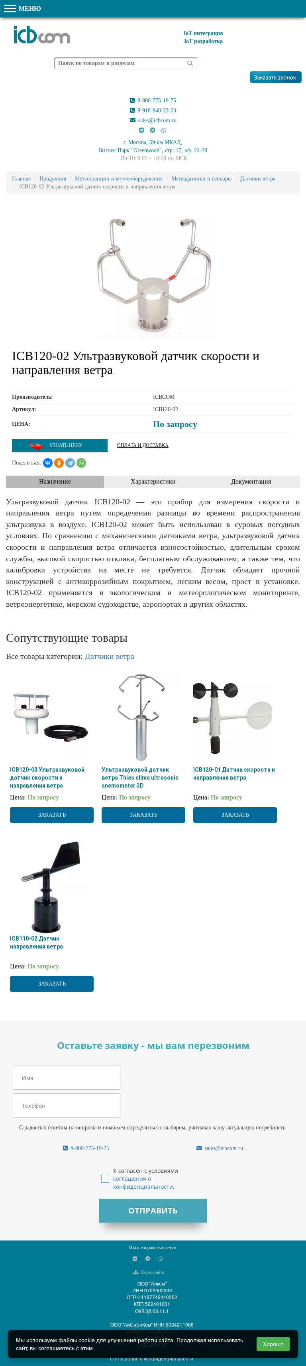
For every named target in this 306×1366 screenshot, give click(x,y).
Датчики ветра (109, 656)
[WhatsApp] (81, 463)
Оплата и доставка (143, 445)
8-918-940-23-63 (156, 111)
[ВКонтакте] (48, 463)
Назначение (55, 481)
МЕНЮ (29, 8)
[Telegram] (70, 463)
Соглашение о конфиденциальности (151, 1358)
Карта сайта (152, 1272)
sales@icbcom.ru (157, 120)
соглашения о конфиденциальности (143, 1182)
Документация (251, 481)
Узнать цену (65, 445)
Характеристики (153, 481)
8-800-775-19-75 (156, 101)
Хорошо (273, 1344)
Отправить (153, 1210)
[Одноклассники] (59, 463)
